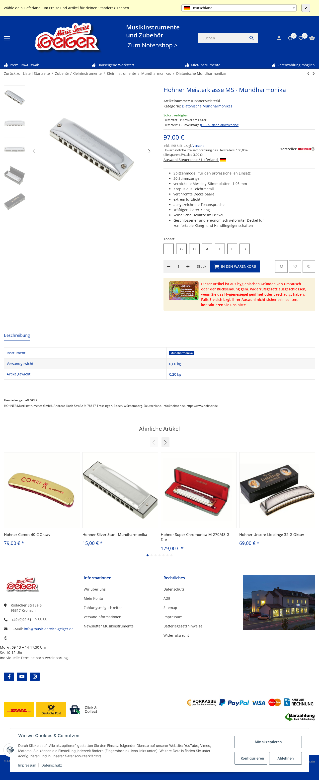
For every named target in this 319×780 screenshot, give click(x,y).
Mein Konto (93, 598)
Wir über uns (95, 589)
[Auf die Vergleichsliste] (281, 266)
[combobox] (239, 7)
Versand (198, 145)
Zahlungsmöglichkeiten (103, 607)
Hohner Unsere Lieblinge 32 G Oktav (271, 534)
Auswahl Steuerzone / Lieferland (191, 159)
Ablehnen (285, 758)
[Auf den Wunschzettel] (295, 266)
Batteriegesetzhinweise (182, 626)
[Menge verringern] (168, 266)
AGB (166, 598)
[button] (287, 38)
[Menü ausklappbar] (7, 38)
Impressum (27, 765)
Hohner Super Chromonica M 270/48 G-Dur (196, 537)
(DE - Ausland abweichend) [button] (219, 125)
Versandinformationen (102, 616)
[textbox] (239, 8)
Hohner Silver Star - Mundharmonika (114, 534)
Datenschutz (51, 765)
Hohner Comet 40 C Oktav (27, 534)
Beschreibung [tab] (17, 335)
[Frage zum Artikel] (309, 266)
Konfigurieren (252, 758)
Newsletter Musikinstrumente (109, 626)
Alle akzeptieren (268, 742)
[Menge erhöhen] (188, 266)
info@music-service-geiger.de (49, 628)
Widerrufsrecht (176, 635)
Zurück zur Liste (17, 73)
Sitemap (170, 607)
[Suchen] (251, 38)
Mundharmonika (181, 353)
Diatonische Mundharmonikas (207, 106)
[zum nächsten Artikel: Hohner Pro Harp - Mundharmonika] (308, 74)
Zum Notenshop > (153, 45)
